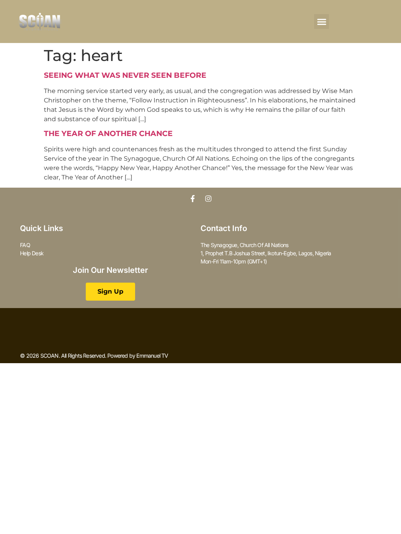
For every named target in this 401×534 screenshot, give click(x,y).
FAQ (25, 245)
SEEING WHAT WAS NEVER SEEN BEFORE (125, 75)
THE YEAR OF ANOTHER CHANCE (108, 133)
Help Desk (31, 253)
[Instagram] (208, 198)
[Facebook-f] (192, 198)
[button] (321, 21)
